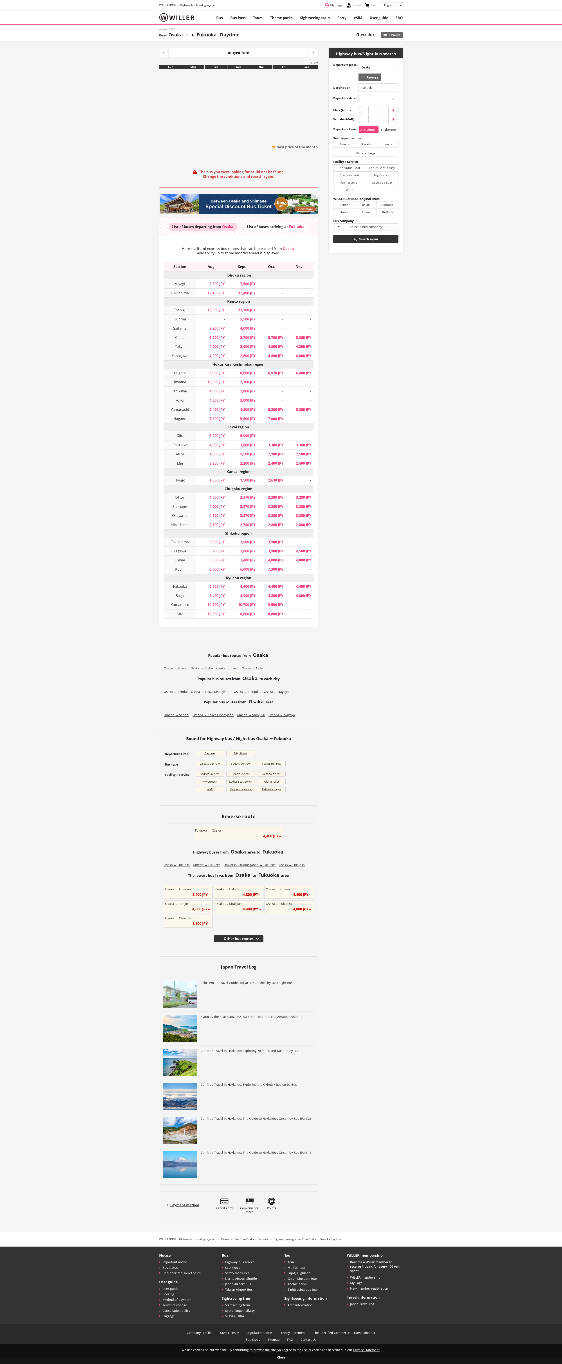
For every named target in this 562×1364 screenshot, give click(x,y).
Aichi (180, 454)
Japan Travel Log (362, 1304)
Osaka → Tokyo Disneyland (211, 692)
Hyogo (180, 480)
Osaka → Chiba (202, 668)
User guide (379, 17)
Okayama (179, 515)
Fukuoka (180, 586)
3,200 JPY (217, 463)
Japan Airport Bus (238, 1284)
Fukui (179, 400)
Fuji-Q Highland (299, 1273)
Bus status (170, 1267)
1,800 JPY (217, 454)
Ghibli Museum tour (302, 1278)
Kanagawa (179, 355)
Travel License (228, 1333)
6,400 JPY (217, 409)
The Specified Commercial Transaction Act (344, 1333)
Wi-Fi (210, 789)
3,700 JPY (248, 337)
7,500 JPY (248, 283)
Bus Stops (253, 1340)
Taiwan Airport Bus (239, 1289)
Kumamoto (180, 604)
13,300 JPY (216, 309)
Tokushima (180, 541)
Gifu (180, 435)
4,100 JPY (217, 515)
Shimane (180, 506)
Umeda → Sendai (176, 715)
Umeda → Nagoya (281, 715)
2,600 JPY (248, 346)
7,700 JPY (248, 381)
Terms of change (174, 1305)
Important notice (174, 1262)
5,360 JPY (303, 337)
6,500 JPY (217, 586)
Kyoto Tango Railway (240, 1310)
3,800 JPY (248, 444)
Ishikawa (180, 391)
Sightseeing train (315, 17)
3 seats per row (240, 764)
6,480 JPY (303, 372)
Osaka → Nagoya (276, 692)
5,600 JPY (248, 418)
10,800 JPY (216, 613)
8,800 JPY (248, 613)
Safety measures (237, 1273)
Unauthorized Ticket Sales (181, 1273)
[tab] (203, 227)
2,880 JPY (275, 524)
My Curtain (210, 782)
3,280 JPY (275, 497)
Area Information (300, 1305)
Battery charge (271, 789)
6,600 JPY (248, 372)
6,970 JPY (275, 372)
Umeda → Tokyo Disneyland (213, 715)
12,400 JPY (216, 293)
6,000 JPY (217, 435)
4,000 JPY (248, 328)
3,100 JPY (217, 524)
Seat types (232, 1267)
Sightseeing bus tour (303, 1289)
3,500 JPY (217, 560)
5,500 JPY (248, 319)
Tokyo (180, 346)
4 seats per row (271, 764)
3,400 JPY (248, 560)
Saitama (180, 328)
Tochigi (180, 309)
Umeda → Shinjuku (251, 715)
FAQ (399, 17)
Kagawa (179, 551)
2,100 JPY (275, 454)
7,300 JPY (217, 418)
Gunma (180, 319)
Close (281, 1357)
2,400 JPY (275, 463)
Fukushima (180, 293)
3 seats (365, 144)
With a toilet (271, 782)
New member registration (369, 1288)
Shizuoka (180, 444)
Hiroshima (180, 524)
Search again (368, 239)
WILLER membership (365, 1277)
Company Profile (199, 1333)
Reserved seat (271, 774)
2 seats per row (210, 764)
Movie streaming (241, 789)
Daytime (209, 753)
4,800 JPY (275, 346)
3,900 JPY (217, 541)
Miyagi (180, 283)
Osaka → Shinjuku (247, 692)
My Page (356, 1283)
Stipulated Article (259, 1333)
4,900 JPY (248, 595)
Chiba (180, 337)
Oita (180, 613)
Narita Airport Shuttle (241, 1278)
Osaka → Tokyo (227, 668)
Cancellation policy (176, 1310)
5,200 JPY (217, 337)
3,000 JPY (248, 400)
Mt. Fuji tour (297, 1267)
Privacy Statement (292, 1333)
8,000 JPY (217, 372)
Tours (258, 17)
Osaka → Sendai (176, 692)
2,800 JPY (248, 391)
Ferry (341, 17)
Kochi (179, 569)
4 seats (387, 144)
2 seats (344, 144)
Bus (219, 17)
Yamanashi (180, 409)
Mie (180, 463)
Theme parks (281, 17)
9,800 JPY (217, 283)
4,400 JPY (248, 586)
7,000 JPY (275, 418)
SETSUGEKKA (234, 1316)
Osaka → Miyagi (175, 668)
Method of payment (176, 1300)
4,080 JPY (275, 560)
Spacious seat (241, 774)
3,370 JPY (248, 497)
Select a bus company (366, 227)
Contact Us (308, 1340)
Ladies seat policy (240, 782)
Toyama (179, 381)
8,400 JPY (217, 595)
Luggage (168, 1316)
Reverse (394, 35)
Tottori (179, 497)
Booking (168, 1294)
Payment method (184, 1205)
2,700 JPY (248, 524)
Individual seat (210, 774)
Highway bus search (240, 1262)
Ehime (180, 560)
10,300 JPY (216, 381)
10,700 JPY (216, 604)
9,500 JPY (275, 604)
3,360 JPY (275, 444)
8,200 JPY (217, 328)
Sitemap (274, 1340)
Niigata (180, 372)
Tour (291, 1262)
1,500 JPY (248, 454)
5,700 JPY (275, 337)
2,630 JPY (275, 480)
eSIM (358, 17)
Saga (180, 595)
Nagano (179, 418)
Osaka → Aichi (252, 668)
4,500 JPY (303, 551)
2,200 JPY (248, 463)
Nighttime (240, 753)
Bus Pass (238, 17)
